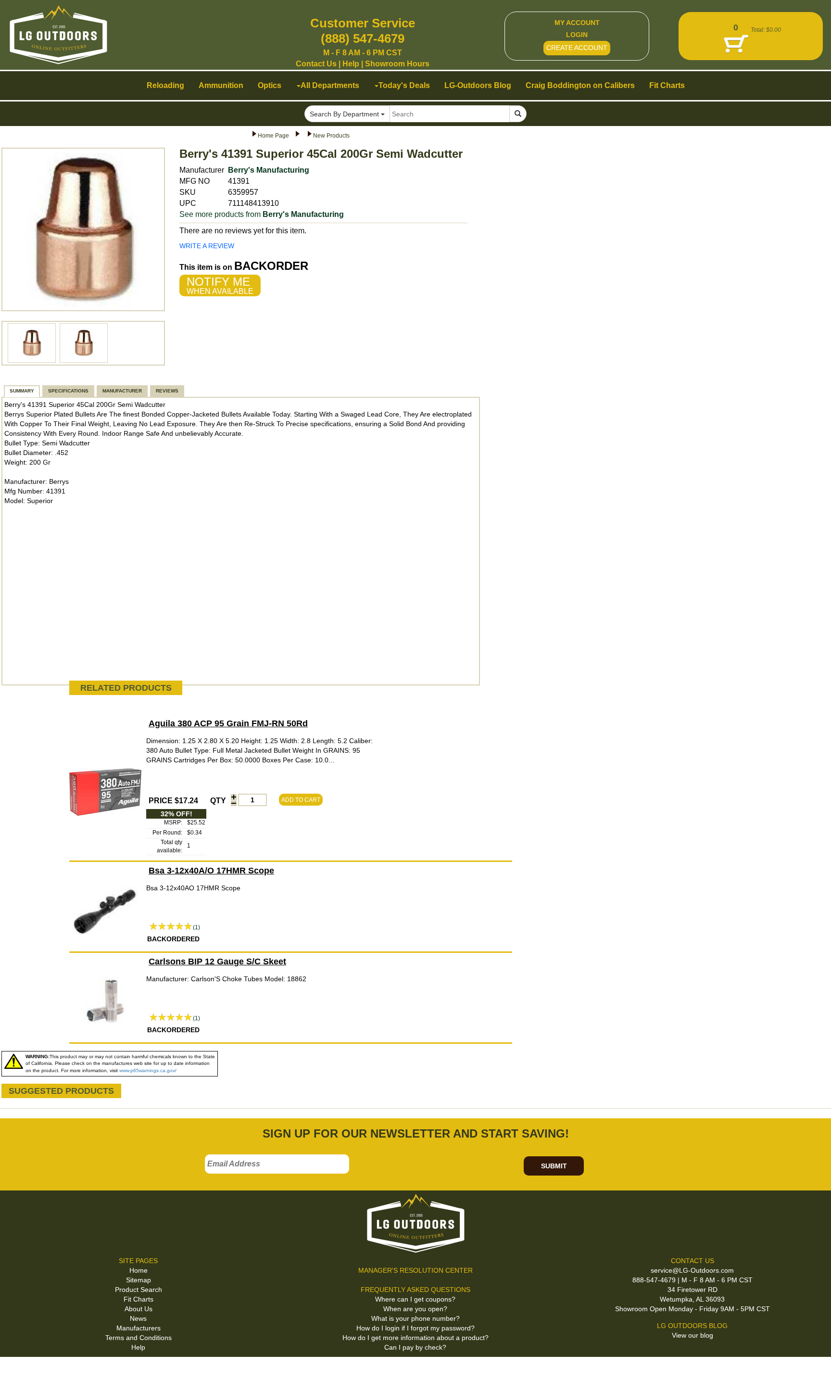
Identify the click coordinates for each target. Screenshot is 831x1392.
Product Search (138, 1289)
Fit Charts (138, 1299)
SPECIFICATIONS (68, 390)
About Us (138, 1309)
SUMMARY (22, 390)
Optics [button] (269, 85)
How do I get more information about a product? (415, 1337)
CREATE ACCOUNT (576, 47)
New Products (331, 135)
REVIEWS (167, 390)
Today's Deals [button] (404, 85)
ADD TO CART (300, 800)
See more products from (261, 214)
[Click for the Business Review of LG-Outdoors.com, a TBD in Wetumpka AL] (18, 1373)
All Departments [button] (330, 85)
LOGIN (577, 34)
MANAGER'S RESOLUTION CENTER (415, 1270)
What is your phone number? (415, 1318)
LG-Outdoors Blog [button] (477, 85)
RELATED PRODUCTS (126, 688)
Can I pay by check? (415, 1347)
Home (138, 1270)
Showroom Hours (397, 64)
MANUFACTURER (122, 390)
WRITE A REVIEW (206, 246)
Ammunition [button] (221, 85)
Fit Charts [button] (667, 85)
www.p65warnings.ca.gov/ (147, 1070)
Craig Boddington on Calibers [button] (580, 85)
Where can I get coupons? (415, 1299)
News (138, 1318)
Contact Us (316, 64)
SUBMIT (554, 1166)
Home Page (273, 135)
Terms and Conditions (138, 1337)
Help (350, 64)
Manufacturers (138, 1328)
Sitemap (138, 1280)
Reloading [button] (165, 85)
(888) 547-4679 (362, 38)
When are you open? (415, 1309)
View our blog (692, 1335)
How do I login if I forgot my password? (415, 1328)
